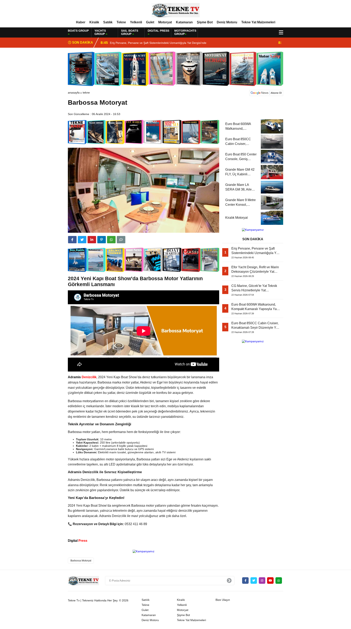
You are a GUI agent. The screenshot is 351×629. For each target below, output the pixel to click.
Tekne (121, 22)
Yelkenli (136, 22)
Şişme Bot (205, 22)
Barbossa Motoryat (80, 560)
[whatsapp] (278, 580)
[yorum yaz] (121, 239)
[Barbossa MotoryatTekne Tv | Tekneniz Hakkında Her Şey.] (175, 10)
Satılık (108, 22)
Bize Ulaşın (223, 599)
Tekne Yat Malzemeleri (258, 22)
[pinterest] (101, 239)
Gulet (150, 22)
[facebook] (72, 239)
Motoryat (165, 22)
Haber (80, 22)
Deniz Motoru (227, 22)
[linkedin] (91, 239)
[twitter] (82, 239)
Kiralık (94, 22)
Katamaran (184, 22)
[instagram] (262, 580)
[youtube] (270, 580)
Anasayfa (74, 92)
